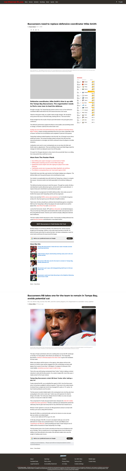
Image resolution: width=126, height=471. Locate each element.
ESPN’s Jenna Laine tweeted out (50, 197)
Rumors (31, 2)
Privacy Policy (65, 461)
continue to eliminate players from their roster (49, 357)
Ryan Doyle (32, 26)
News (26, 2)
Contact (64, 459)
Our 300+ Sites (78, 459)
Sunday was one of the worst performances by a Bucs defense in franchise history (51, 129)
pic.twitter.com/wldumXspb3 (40, 415)
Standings (42, 2)
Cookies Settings (79, 464)
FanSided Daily (34, 461)
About (31, 459)
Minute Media (23, 467)
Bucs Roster (37, 448)
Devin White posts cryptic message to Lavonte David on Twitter (48, 161)
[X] (119, 1)
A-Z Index (64, 464)
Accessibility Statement (50, 464)
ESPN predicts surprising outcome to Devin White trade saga (47, 162)
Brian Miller (32, 304)
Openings (46, 459)
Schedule (36, 2)
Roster (47, 2)
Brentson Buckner (38, 219)
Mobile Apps (92, 459)
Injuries (52, 2)
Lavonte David (52, 205)
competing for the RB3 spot (37, 423)
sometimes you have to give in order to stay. (49, 368)
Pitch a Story (47, 461)
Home (31, 284)
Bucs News (37, 284)
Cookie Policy (92, 461)
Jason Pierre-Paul (41, 205)
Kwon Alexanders (56, 209)
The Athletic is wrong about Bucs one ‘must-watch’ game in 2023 (49, 170)
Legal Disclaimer (34, 464)
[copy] (38, 30)
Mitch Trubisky (34, 131)
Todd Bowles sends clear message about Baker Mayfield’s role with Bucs (51, 168)
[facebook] (116, 1)
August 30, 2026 (51, 417)
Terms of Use (78, 461)
